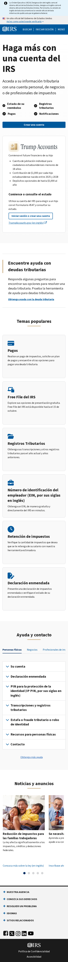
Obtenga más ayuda (31, 757)
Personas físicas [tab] (12, 649)
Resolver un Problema (22, 906)
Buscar (27, 29)
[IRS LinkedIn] (24, 932)
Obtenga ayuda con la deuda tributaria (31, 299)
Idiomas (12, 913)
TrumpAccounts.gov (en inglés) (26, 223)
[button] (45, 29)
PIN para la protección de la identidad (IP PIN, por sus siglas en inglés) (36, 691)
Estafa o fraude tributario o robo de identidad (35, 722)
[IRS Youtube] (31, 932)
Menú (61, 29)
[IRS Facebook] (5, 932)
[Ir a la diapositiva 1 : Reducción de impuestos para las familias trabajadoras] (24, 873)
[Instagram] (18, 932)
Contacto (18, 744)
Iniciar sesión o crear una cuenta (31, 216)
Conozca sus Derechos (22, 899)
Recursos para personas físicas (33, 734)
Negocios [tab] (32, 649)
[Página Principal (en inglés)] (9, 28)
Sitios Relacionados (20, 920)
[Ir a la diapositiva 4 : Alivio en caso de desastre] (37, 873)
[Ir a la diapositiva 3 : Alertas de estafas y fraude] (33, 873)
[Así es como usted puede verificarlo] (34, 20)
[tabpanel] (34, 705)
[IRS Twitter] (11, 932)
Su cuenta (18, 666)
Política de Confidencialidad (34, 951)
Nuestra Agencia (18, 892)
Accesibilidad (34, 956)
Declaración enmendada (28, 676)
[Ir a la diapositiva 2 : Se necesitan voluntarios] (29, 873)
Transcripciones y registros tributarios (31, 707)
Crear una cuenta (34, 124)
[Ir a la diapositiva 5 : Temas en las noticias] (42, 873)
